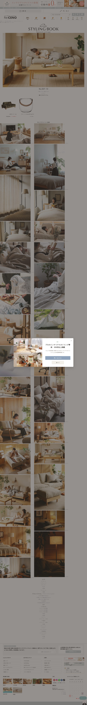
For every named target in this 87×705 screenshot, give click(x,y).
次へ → (57, 362)
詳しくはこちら (58, 358)
